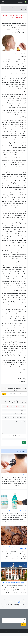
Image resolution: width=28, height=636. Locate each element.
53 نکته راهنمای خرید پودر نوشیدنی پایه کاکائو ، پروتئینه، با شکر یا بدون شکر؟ (14, 547)
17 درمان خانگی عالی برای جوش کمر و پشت (17, 475)
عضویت (23, 624)
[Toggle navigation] (3, 2)
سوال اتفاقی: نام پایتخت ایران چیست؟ (17, 435)
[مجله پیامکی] (22, 2)
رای (4, 394)
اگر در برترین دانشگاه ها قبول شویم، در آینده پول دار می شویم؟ (14, 582)
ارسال (24, 442)
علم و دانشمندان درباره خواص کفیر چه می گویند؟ (16, 511)
